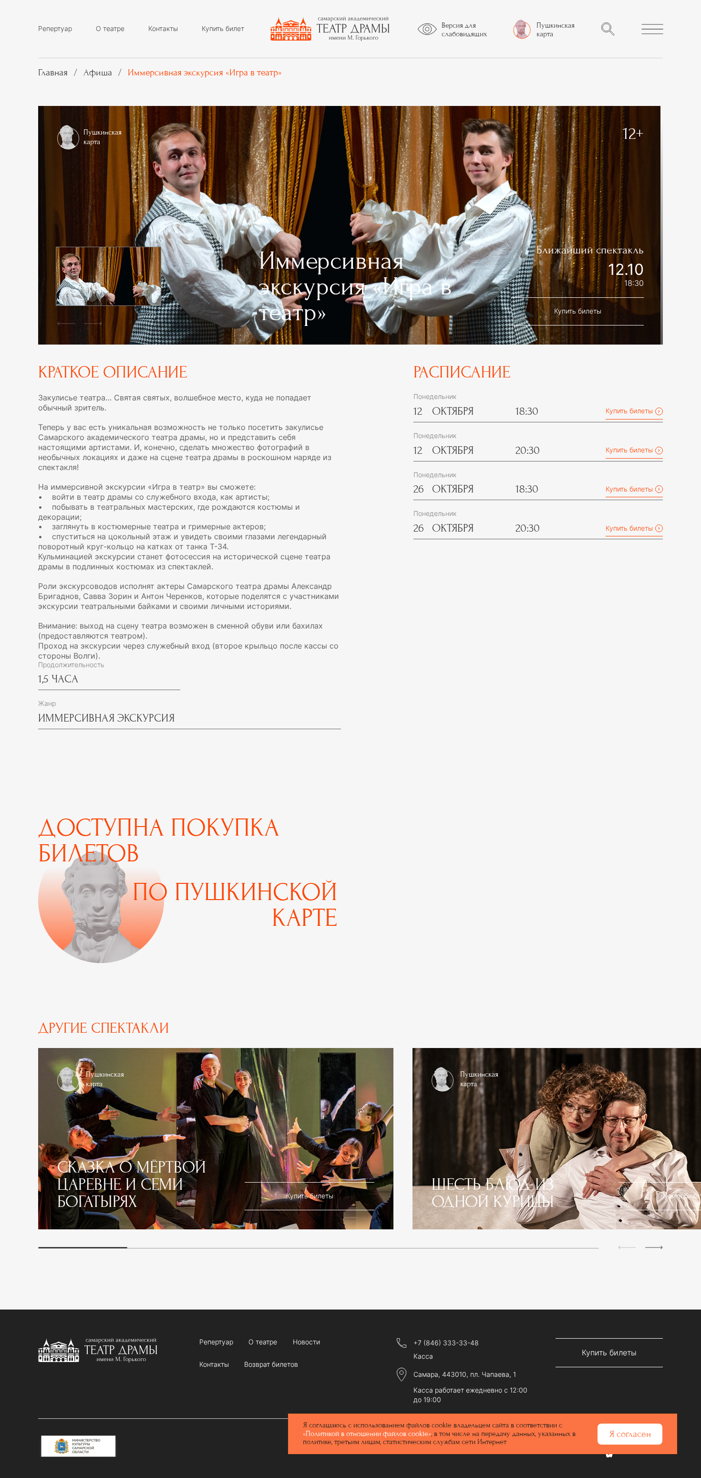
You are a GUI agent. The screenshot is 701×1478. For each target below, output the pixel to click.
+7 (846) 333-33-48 (446, 1343)
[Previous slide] (66, 320)
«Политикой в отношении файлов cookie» (367, 1433)
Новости (306, 1342)
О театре (110, 28)
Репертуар (55, 28)
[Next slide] (93, 320)
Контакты (163, 28)
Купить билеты (577, 311)
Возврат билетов (271, 1364)
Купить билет (223, 28)
